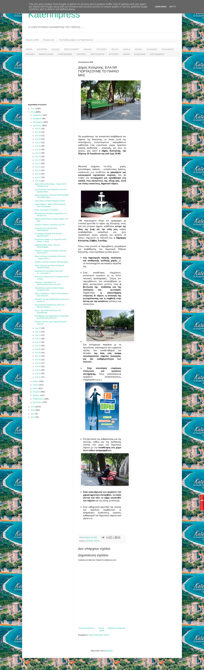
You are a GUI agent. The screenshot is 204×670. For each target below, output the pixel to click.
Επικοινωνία (49, 40)
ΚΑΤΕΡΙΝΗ (42, 49)
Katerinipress (54, 14)
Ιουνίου (36, 385)
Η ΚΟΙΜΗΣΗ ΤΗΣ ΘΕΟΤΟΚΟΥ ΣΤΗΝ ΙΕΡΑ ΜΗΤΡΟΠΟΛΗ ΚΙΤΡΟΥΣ (51, 317)
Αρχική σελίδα (32, 40)
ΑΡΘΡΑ (126, 54)
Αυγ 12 (38, 339)
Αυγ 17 (38, 177)
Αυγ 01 (38, 377)
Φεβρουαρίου (38, 399)
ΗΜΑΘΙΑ (87, 49)
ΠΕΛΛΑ (114, 49)
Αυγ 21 (38, 163)
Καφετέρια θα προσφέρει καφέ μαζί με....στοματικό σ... (48, 272)
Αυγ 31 (38, 129)
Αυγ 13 (38, 335)
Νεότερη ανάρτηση (86, 628)
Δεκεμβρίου (38, 115)
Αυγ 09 (38, 349)
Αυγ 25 (38, 150)
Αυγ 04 (38, 366)
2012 (33, 414)
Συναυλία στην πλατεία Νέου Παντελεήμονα (46, 229)
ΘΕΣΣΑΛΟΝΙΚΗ (71, 49)
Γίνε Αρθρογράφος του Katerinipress (76, 40)
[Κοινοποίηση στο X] (113, 537)
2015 (33, 407)
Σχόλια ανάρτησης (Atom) (99, 635)
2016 (33, 112)
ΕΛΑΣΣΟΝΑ (139, 54)
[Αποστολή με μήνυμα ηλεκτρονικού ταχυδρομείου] (107, 537)
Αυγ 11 (38, 342)
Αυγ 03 (38, 370)
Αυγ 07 (38, 356)
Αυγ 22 (38, 160)
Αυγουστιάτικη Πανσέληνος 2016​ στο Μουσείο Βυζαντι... (50, 306)
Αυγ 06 (38, 360)
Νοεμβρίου (37, 119)
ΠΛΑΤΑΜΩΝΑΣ (65, 54)
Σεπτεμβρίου (38, 122)
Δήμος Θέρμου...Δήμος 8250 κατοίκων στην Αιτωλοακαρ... (50, 205)
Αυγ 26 (38, 146)
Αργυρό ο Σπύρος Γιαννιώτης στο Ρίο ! (50, 225)
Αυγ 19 (38, 170)
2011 (33, 417)
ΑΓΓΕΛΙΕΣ (113, 54)
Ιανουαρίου (37, 402)
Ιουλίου (36, 381)
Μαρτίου (36, 395)
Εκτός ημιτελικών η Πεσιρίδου (47, 210)
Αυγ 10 (38, 346)
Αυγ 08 (38, 353)
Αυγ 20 (38, 167)
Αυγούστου (37, 126)
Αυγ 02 (38, 373)
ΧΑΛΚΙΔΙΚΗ (152, 49)
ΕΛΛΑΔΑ (56, 49)
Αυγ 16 (38, 181)
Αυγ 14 (38, 332)
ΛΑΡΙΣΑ (126, 49)
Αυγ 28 (38, 139)
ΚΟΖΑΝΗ (30, 54)
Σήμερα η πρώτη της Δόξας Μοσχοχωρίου (51, 262)
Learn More (160, 7)
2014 (33, 410)
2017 (33, 109)
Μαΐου (35, 388)
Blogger (109, 651)
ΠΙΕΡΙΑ (29, 49)
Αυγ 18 (38, 174)
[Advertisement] (50, 79)
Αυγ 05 (38, 363)
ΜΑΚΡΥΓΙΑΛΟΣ (46, 54)
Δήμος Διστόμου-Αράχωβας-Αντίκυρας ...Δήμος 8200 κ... (50, 257)
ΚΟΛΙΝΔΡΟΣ (168, 49)
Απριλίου (37, 392)
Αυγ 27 (38, 143)
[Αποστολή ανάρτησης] (103, 537)
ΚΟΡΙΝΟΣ (81, 54)
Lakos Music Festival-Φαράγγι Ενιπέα (50, 201)
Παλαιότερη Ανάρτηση (116, 628)
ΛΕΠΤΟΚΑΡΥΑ (97, 54)
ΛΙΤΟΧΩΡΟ (101, 49)
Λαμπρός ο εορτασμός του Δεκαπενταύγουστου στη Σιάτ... (48, 283)
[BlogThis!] (110, 537)
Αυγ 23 (38, 157)
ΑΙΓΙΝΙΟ (138, 49)
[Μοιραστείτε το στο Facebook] (116, 537)
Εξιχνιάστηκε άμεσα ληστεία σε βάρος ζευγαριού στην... (49, 289)
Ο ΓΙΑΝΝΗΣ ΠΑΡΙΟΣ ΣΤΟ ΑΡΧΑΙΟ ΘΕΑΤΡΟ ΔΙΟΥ (48, 235)
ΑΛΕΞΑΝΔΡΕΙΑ (157, 54)
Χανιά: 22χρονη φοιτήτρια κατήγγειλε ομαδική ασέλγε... (49, 266)
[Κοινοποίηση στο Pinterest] (119, 537)
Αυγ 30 (38, 132)
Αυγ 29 (38, 136)
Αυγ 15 (38, 328)
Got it (172, 7)
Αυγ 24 (38, 153)
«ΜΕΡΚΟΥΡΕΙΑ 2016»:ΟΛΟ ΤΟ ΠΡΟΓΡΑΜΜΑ (47, 246)
